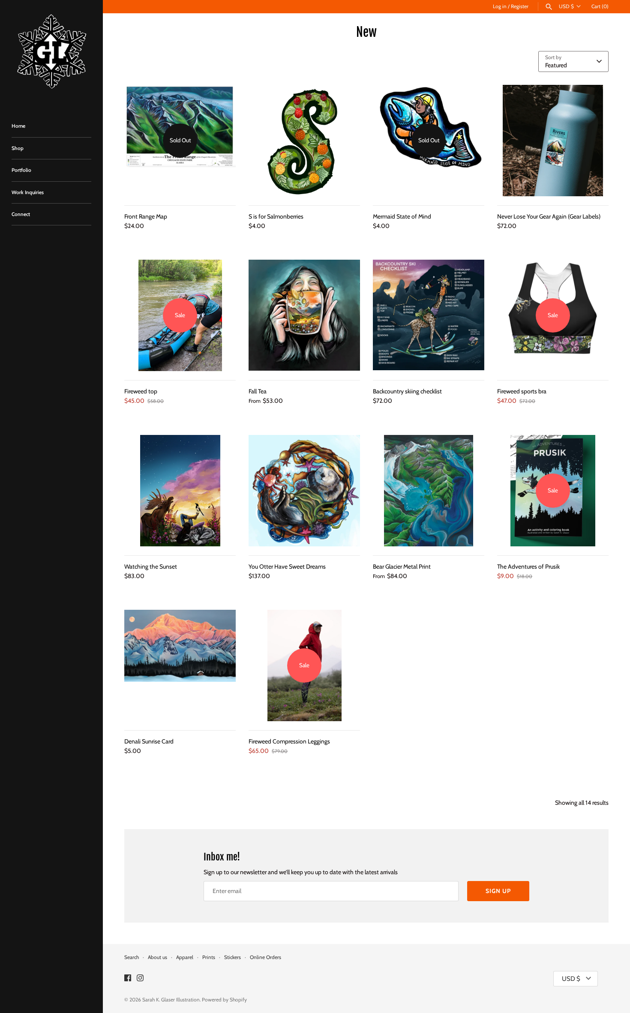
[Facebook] (127, 978)
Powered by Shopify (224, 1000)
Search (131, 957)
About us (157, 957)
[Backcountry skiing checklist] (428, 315)
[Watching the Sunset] (180, 490)
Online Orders (265, 957)
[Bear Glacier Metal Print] (428, 490)
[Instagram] (140, 978)
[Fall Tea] (304, 315)
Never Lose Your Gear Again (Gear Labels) (548, 216)
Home (18, 126)
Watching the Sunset (150, 566)
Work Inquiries (28, 192)
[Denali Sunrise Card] (180, 665)
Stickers (232, 957)
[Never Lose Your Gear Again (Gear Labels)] (553, 140)
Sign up (498, 891)
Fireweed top (140, 391)
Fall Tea (258, 391)
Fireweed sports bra (521, 391)
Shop (18, 148)
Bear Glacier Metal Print (402, 566)
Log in (500, 6)
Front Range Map (145, 216)
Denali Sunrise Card (149, 741)
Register (519, 6)
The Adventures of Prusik (528, 566)
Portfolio (21, 170)
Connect (21, 214)
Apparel (184, 957)
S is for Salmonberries (276, 216)
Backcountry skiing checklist (407, 391)
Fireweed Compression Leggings (289, 741)
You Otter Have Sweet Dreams (287, 566)
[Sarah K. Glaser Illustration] (51, 53)
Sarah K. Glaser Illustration (171, 1000)
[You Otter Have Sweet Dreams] (304, 490)
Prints (208, 957)
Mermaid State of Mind (402, 216)
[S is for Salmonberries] (304, 140)
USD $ (566, 6)
